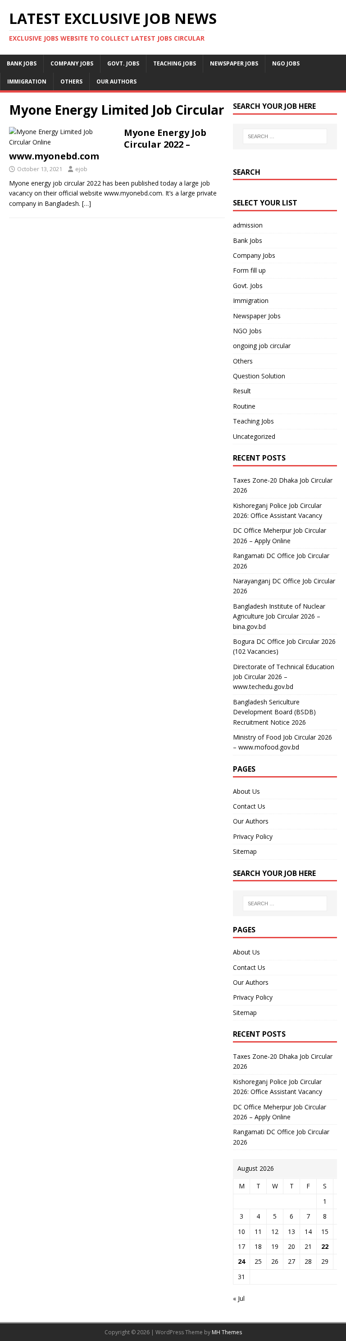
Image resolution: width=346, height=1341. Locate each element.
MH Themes (227, 1332)
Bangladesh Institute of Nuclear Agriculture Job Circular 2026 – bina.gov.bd (279, 616)
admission (248, 225)
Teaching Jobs (174, 63)
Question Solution (259, 376)
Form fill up (249, 270)
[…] (86, 203)
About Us (246, 791)
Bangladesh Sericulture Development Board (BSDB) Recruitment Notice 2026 (274, 712)
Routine (244, 406)
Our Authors (116, 81)
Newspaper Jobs (234, 63)
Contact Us (249, 806)
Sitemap (245, 851)
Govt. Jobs (123, 63)
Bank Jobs (21, 63)
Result (242, 390)
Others (71, 81)
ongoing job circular (262, 345)
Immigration (26, 81)
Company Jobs (71, 63)
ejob (81, 169)
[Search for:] (285, 136)
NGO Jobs (286, 63)
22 (324, 1246)
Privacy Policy (253, 836)
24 (241, 1261)
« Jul (239, 1298)
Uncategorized (254, 436)
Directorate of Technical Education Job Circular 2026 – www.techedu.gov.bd (283, 676)
